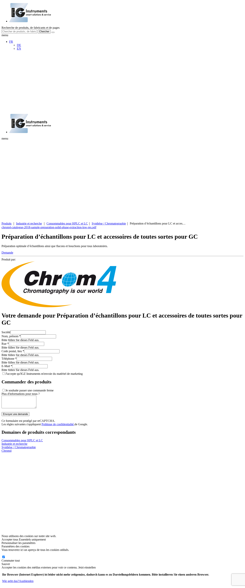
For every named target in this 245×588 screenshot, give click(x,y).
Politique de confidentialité (58, 424)
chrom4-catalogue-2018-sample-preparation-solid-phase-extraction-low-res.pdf (49, 227)
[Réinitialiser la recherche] (53, 32)
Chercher (44, 31)
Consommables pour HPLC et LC (67, 223)
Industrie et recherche (29, 223)
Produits (6, 223)
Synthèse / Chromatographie (109, 223)
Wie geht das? (10, 581)
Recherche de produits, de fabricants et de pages (31, 27)
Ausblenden (26, 581)
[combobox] (19, 31)
